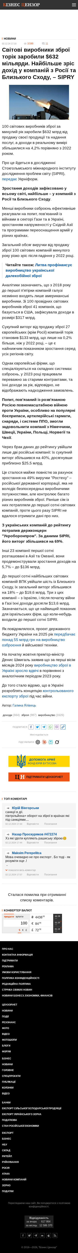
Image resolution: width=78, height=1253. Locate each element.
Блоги (6, 1045)
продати (9, 916)
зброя (29, 715)
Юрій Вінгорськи (25, 808)
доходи (11, 715)
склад (6, 1150)
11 (47, 43)
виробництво (51, 715)
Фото (5, 1028)
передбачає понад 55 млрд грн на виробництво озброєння (38, 639)
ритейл (7, 1156)
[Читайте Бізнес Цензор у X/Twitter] (29, 1235)
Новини (10, 38)
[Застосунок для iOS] (48, 1235)
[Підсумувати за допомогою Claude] (44, 741)
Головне (8, 1070)
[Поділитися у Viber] (56, 726)
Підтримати (10, 960)
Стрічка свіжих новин (17, 989)
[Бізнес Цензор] (21, 5)
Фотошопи (9, 1039)
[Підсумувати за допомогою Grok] (57, 741)
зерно (6, 1185)
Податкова (9, 1120)
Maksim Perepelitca (26, 853)
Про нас (7, 949)
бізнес (6, 1138)
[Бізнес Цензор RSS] (55, 1235)
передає (9, 179)
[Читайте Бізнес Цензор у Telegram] (35, 1235)
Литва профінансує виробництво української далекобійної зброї (39, 270)
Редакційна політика (16, 984)
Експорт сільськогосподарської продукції (31, 1108)
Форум (6, 1051)
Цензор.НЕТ (9, 1004)
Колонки (8, 1087)
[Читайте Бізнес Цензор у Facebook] (23, 1235)
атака (6, 1173)
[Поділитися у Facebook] (31, 726)
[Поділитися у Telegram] (43, 726)
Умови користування (16, 972)
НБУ (4, 1144)
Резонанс (9, 1022)
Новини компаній (14, 1179)
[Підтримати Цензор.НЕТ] (39, 777)
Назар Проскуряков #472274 (34, 834)
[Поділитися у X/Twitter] (37, 726)
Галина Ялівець (24, 705)
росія (6, 1168)
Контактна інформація (17, 954)
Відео (6, 1034)
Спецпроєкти (11, 1076)
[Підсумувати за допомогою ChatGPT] (37, 741)
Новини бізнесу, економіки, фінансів (27, 995)
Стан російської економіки (20, 1126)
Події (5, 1016)
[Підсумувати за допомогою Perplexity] (50, 741)
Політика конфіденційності (20, 978)
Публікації (8, 1081)
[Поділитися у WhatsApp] (50, 726)
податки (8, 1191)
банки (6, 1102)
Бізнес (6, 1058)
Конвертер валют (18, 910)
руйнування (10, 1162)
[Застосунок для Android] (42, 1235)
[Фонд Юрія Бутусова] (39, 761)
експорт (7, 1133)
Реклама (8, 966)
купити (19, 916)
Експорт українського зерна (21, 1114)
